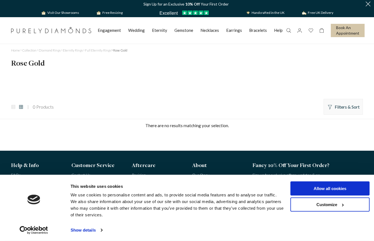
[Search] (288, 30)
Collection (29, 50)
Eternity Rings (73, 50)
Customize (326, 204)
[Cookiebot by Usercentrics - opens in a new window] (33, 230)
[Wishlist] (310, 30)
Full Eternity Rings (98, 50)
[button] (368, 4)
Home (15, 50)
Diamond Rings (50, 50)
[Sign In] (299, 30)
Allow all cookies (330, 188)
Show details (83, 230)
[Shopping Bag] (321, 30)
